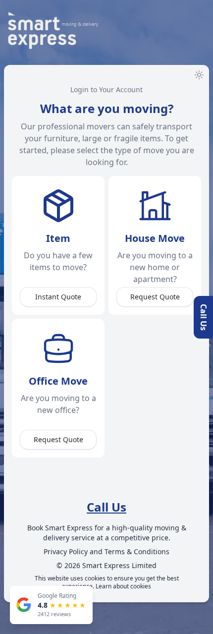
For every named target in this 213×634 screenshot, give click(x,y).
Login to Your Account (106, 89)
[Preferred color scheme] (199, 75)
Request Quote (155, 296)
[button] (106, 507)
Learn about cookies (123, 586)
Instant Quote (58, 296)
